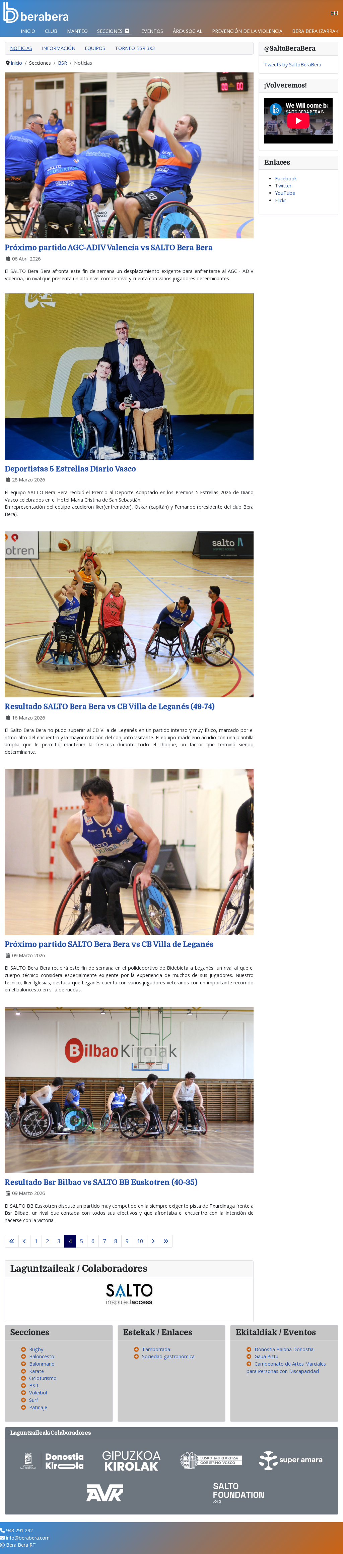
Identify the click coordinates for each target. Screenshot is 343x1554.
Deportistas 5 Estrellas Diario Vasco (70, 469)
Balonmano (42, 1364)
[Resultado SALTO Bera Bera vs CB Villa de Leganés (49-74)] (129, 614)
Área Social (187, 31)
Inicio (28, 31)
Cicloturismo (43, 1378)
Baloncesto (41, 1356)
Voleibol (38, 1392)
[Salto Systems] (129, 1293)
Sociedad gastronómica (168, 1356)
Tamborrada (156, 1349)
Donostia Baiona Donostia (284, 1349)
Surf (33, 1400)
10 (140, 1241)
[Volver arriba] (332, 1542)
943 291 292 (19, 1530)
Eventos (152, 31)
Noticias (21, 48)
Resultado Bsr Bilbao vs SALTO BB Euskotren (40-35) (101, 1182)
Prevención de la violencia (247, 31)
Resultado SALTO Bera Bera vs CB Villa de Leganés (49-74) (110, 706)
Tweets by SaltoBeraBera (292, 64)
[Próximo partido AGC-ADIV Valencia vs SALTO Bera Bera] (129, 155)
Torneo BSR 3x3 (135, 48)
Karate (36, 1371)
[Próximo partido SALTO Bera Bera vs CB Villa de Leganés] (129, 852)
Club (51, 31)
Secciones (110, 31)
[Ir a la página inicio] (12, 1241)
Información (58, 48)
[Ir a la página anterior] (24, 1241)
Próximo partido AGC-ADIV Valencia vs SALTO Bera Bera (109, 247)
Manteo (77, 31)
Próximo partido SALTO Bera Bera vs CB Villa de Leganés (109, 944)
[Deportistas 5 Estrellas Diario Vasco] (129, 376)
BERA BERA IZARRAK (315, 31)
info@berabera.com (28, 1538)
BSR (33, 1385)
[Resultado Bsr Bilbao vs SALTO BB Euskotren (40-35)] (129, 1089)
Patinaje (38, 1407)
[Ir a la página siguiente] (153, 1241)
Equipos (95, 48)
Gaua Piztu (266, 1356)
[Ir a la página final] (166, 1241)
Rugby (36, 1349)
